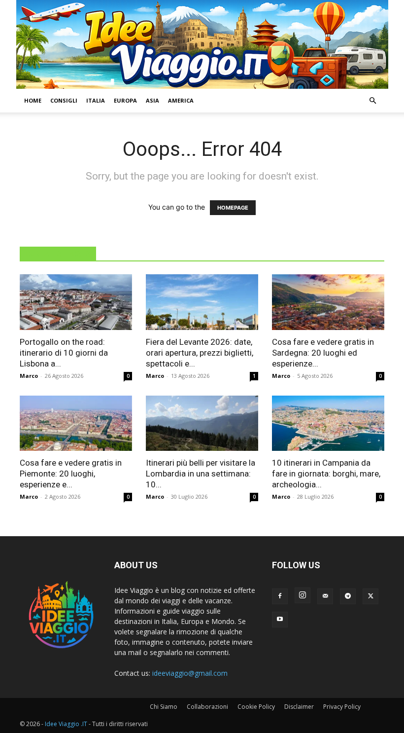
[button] (372, 101)
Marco (29, 375)
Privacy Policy (342, 706)
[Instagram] (302, 595)
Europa (125, 100)
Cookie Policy (256, 706)
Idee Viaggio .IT (66, 724)
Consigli (63, 100)
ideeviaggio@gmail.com (190, 673)
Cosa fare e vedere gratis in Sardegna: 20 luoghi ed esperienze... (323, 352)
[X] (370, 596)
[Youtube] (280, 619)
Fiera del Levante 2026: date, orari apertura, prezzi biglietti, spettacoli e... (199, 352)
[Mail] (325, 596)
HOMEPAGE (232, 207)
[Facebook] (280, 596)
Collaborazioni (207, 706)
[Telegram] (348, 596)
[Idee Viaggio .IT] (202, 44)
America (181, 100)
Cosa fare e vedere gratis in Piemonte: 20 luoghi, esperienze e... (71, 473)
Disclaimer (299, 706)
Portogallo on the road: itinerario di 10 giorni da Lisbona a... (64, 352)
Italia (95, 100)
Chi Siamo (163, 706)
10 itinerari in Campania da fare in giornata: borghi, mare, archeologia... (326, 473)
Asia (152, 100)
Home (32, 100)
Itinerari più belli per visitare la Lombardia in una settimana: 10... (200, 473)
